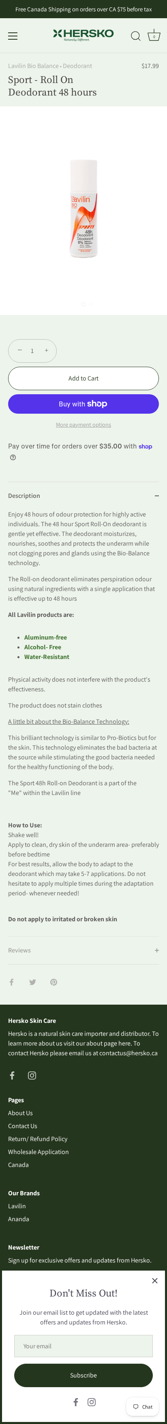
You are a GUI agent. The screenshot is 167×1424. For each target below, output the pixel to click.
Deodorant (77, 66)
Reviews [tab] (19, 950)
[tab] (83, 723)
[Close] (155, 1281)
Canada (18, 1164)
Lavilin (17, 1206)
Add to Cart (83, 378)
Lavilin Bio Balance (33, 66)
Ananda (18, 1219)
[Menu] (13, 36)
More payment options (83, 424)
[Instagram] (92, 1401)
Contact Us (22, 1126)
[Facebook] (76, 1401)
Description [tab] (24, 495)
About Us (20, 1113)
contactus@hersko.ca (128, 1053)
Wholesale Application (38, 1152)
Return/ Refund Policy (37, 1139)
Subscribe (83, 1375)
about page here (108, 1043)
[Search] (136, 37)
